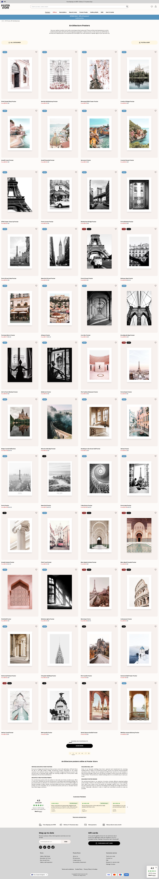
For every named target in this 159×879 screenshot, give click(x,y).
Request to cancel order (112, 862)
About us (75, 856)
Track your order (110, 856)
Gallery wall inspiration (46, 862)
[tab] (152, 6)
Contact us (109, 858)
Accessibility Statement (79, 862)
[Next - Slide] (127, 807)
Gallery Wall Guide (45, 856)
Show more (79, 746)
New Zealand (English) (39, 874)
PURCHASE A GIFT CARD (105, 843)
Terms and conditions (68, 869)
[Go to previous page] (70, 753)
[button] (152, 872)
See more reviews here (79, 817)
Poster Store (83, 874)
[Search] (127, 6)
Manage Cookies (110, 864)
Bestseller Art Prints (45, 858)
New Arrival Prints (44, 860)
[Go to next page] (88, 753)
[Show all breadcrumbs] (3, 21)
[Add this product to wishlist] (36, 52)
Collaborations (77, 860)
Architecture (16, 21)
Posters (9, 21)
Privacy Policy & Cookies (90, 869)
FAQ (107, 860)
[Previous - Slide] (48, 807)
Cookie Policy (78, 869)
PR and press (76, 858)
